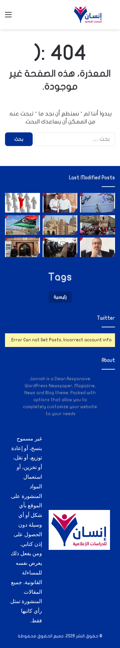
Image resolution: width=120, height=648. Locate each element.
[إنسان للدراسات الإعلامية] (88, 15)
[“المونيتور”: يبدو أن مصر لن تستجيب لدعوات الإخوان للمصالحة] (60, 247)
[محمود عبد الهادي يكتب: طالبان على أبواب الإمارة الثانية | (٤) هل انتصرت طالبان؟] (97, 247)
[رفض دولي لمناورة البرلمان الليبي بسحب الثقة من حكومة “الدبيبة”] (22, 225)
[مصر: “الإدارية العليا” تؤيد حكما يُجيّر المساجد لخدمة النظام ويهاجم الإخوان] (60, 225)
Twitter (106, 318)
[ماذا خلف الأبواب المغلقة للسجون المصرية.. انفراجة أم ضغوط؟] (22, 247)
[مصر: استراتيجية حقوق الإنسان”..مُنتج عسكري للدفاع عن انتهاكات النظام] (97, 225)
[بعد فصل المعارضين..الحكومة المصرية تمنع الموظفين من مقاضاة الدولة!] (22, 203)
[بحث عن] (111, 17)
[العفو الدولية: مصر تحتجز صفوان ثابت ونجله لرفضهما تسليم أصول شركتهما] (60, 203)
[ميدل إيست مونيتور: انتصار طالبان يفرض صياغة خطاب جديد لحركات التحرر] (97, 203)
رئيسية (60, 296)
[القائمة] (8, 17)
